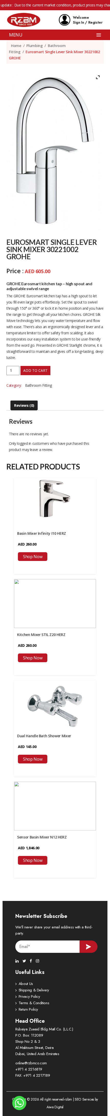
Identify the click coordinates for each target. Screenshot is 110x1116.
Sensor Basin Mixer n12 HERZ (42, 837)
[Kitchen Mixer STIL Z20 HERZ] (55, 603)
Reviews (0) (24, 405)
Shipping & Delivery (34, 990)
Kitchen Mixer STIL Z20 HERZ (41, 634)
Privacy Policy (29, 996)
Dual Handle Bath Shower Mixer (44, 735)
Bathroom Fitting (38, 385)
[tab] (24, 405)
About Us (26, 983)
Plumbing (34, 45)
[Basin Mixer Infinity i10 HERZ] (55, 502)
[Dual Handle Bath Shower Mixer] (55, 704)
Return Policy (28, 1009)
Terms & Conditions (34, 1003)
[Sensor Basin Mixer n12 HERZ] (55, 805)
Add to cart (35, 370)
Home (16, 45)
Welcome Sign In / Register (88, 20)
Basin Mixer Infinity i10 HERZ (41, 533)
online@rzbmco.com (31, 1063)
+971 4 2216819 (28, 1069)
